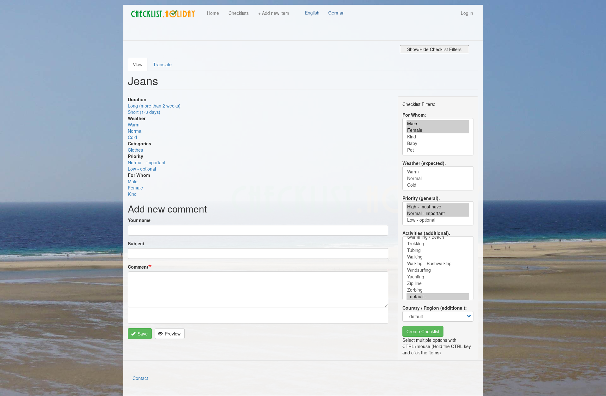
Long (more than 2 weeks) (154, 105)
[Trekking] (438, 243)
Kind (132, 194)
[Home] (165, 14)
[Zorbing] (438, 290)
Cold (132, 137)
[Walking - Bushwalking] (438, 263)
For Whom (413, 115)
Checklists (239, 13)
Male (133, 181)
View (137, 64)
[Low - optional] (438, 220)
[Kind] (438, 136)
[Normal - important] (438, 213)
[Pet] (438, 150)
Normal (135, 131)
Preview (172, 333)
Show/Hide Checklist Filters (434, 49)
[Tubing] (438, 250)
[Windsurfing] (438, 270)
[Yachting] (438, 276)
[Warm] (438, 171)
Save (142, 333)
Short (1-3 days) (144, 112)
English (312, 12)
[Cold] (438, 185)
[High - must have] (438, 206)
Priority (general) (420, 198)
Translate (162, 64)
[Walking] (438, 256)
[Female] (438, 130)
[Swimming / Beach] (438, 237)
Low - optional (142, 169)
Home (213, 13)
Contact (140, 378)
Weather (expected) (423, 163)
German (336, 12)
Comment (138, 267)
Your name (139, 220)
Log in (467, 13)
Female (135, 187)
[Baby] (438, 143)
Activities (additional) (425, 233)
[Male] (438, 123)
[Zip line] (438, 283)
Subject (136, 243)
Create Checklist (423, 331)
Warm (134, 124)
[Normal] (438, 178)
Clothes (135, 150)
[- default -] (438, 296)
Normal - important (146, 162)
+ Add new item (273, 13)
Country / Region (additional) (433, 308)
